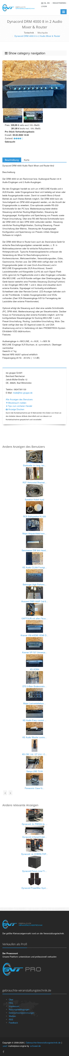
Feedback (13, 1022)
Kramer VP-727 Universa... (34, 652)
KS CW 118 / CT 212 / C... (34, 754)
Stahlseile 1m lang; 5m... (34, 465)
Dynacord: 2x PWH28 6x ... (34, 824)
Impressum (14, 1006)
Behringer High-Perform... (34, 584)
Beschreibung (12, 159)
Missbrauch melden (17, 402)
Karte (26, 159)
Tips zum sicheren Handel (19, 405)
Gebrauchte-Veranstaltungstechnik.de (43, 1042)
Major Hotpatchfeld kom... (34, 533)
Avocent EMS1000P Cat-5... (34, 601)
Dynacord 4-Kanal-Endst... (34, 836)
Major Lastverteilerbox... (34, 703)
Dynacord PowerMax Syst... (35, 887)
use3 (5, 1045)
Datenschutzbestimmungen (21, 1012)
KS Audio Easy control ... (34, 720)
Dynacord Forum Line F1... (34, 871)
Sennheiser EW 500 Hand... (34, 550)
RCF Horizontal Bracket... (35, 482)
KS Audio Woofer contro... (34, 737)
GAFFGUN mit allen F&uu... (35, 618)
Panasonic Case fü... (34, 788)
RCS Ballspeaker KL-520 (34, 516)
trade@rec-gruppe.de (22, 392)
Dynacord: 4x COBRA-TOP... (34, 853)
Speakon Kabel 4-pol (34, 499)
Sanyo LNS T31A (34, 771)
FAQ (11, 1002)
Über (11, 999)
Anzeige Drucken (16, 409)
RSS (11, 1019)
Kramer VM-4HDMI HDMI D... (34, 635)
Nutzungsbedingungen (19, 1009)
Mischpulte (43, 32)
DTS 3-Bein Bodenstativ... (34, 686)
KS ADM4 (34, 669)
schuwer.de (35, 1045)
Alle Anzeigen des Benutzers (19, 399)
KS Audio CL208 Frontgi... (34, 567)
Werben (12, 1016)
